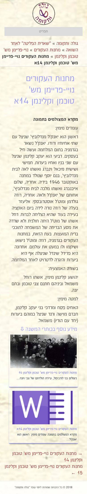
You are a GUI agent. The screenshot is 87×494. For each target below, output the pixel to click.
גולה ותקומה (67, 43)
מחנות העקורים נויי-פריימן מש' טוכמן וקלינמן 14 (48, 373)
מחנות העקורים (47, 50)
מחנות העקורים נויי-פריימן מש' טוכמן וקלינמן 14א (47, 429)
